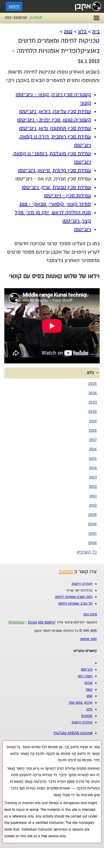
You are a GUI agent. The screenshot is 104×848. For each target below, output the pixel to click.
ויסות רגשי (85, 676)
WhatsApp (16, 622)
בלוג (82, 31)
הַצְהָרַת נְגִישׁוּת (82, 584)
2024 (92, 393)
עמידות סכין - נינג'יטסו (67, 196)
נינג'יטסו (82, 229)
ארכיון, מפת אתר (80, 702)
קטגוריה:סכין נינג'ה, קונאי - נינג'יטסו (53, 95)
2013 (93, 477)
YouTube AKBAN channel (72, 733)
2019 (93, 421)
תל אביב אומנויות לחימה (75, 603)
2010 (93, 505)
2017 (93, 439)
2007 (92, 533)
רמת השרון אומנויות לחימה (73, 597)
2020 (92, 411)
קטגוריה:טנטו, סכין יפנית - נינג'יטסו (54, 120)
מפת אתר (90, 614)
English (86, 716)
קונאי (85, 103)
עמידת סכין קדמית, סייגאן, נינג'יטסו (54, 170)
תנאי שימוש (88, 639)
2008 (92, 524)
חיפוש (14, 6)
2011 (93, 496)
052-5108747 (16, 17)
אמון (89, 696)
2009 (92, 514)
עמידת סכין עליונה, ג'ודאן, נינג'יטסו (55, 111)
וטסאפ (35, 17)
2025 (92, 383)
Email (32, 622)
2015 (93, 458)
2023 (92, 402)
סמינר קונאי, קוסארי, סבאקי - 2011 (55, 204)
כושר (89, 689)
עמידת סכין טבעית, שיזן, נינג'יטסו (56, 187)
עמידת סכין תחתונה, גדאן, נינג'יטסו (55, 128)
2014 (93, 468)
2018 (93, 430)
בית (96, 31)
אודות (88, 683)
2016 (93, 449)
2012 (68, 31)
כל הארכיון (87, 552)
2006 (92, 543)
